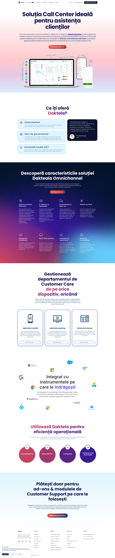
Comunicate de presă (72, 541)
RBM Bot (36, 545)
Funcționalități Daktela (55, 534)
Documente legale (71, 547)
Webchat (52, 543)
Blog (68, 538)
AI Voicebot (36, 536)
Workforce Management (55, 547)
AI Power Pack (37, 541)
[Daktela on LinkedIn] (19, 541)
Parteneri (69, 543)
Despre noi (69, 534)
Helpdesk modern (54, 541)
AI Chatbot (36, 534)
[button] (31, 2)
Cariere (68, 536)
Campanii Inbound (54, 536)
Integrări (36, 547)
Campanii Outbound (54, 538)
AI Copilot (36, 538)
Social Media (53, 545)
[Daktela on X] (22, 541)
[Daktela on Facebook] (26, 541)
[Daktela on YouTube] (30, 541)
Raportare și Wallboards (55, 549)
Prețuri (56, 2)
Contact (68, 545)
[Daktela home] (21, 2)
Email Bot (36, 543)
